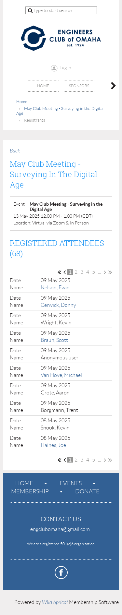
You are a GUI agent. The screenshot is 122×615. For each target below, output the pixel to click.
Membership (30, 491)
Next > (104, 272)
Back (15, 151)
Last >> (110, 272)
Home (21, 101)
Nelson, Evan (55, 287)
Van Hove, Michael (61, 375)
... (99, 272)
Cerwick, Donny (58, 305)
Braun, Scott (54, 340)
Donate (87, 491)
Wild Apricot (55, 602)
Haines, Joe (53, 445)
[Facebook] (61, 572)
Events (71, 483)
